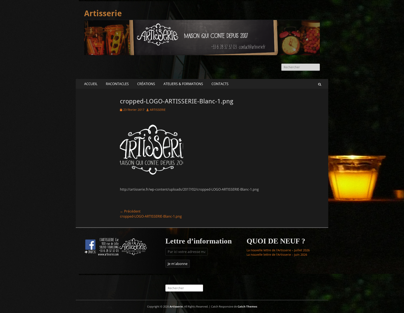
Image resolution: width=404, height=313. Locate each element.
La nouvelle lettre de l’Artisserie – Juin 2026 (277, 255)
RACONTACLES (117, 84)
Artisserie (103, 13)
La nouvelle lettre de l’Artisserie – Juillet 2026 (278, 250)
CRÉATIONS (146, 84)
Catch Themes (247, 306)
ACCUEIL (90, 84)
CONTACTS (220, 84)
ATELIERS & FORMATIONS (183, 84)
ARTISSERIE (158, 110)
